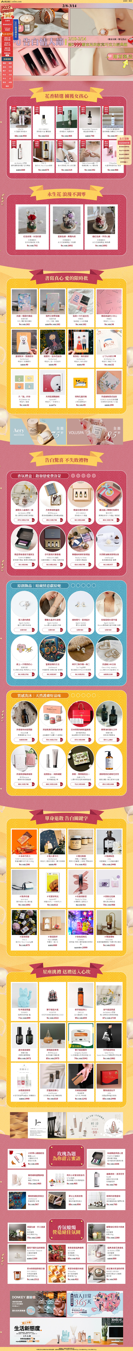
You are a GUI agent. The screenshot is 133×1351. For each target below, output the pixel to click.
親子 (4, 71)
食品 (4, 67)
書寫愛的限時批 (124, 147)
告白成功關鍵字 (124, 154)
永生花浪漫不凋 (124, 143)
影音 (4, 82)
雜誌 (7, 86)
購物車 (130, 1)
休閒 (10, 82)
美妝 (4, 63)
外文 (4, 78)
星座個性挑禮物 (124, 158)
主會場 (7, 20)
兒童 (10, 67)
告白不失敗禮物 (124, 150)
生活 (10, 71)
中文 (4, 74)
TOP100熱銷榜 (7, 29)
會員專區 (125, 1)
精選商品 (7, 54)
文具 (10, 74)
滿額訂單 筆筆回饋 (7, 39)
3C (10, 78)
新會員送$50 (7, 24)
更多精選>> (124, 162)
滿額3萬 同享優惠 (7, 49)
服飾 (10, 63)
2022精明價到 (15, 28)
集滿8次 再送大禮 (7, 44)
